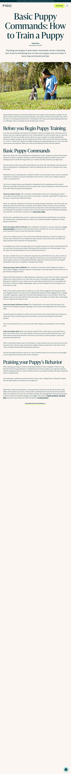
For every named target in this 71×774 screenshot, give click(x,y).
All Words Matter (53, 396)
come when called (39, 212)
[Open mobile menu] (67, 6)
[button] (66, 769)
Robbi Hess (35, 43)
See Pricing (59, 6)
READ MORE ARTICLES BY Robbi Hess (35, 403)
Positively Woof (43, 398)
